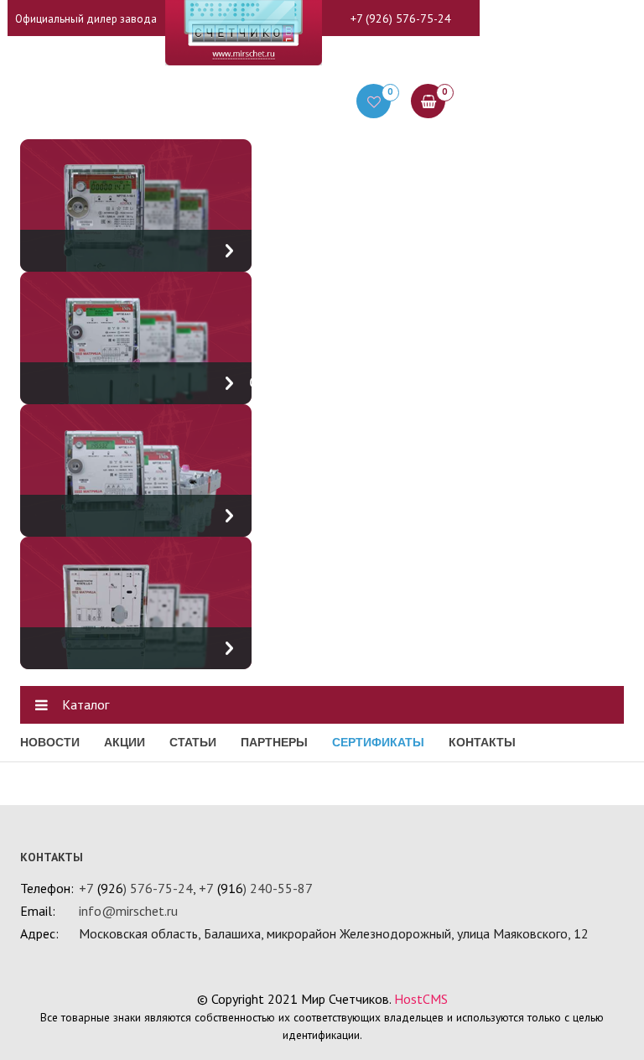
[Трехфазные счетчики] (136, 468)
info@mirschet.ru (128, 910)
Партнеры (274, 742)
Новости (50, 742)
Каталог (85, 704)
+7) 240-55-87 (256, 888)
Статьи (192, 742)
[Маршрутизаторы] (136, 601)
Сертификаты (378, 742)
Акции (124, 742)
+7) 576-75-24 (136, 888)
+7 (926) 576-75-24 (401, 18)
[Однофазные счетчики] (136, 336)
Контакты (482, 742)
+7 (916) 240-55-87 (401, 56)
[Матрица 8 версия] (136, 203)
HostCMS (421, 998)
